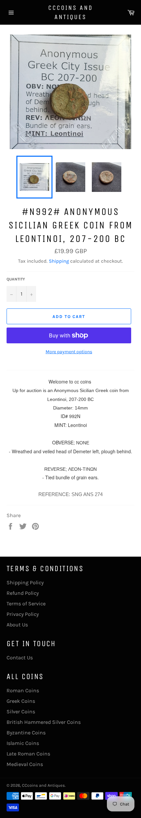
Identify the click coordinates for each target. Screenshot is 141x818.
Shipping (59, 261)
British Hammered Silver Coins (44, 722)
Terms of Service (26, 603)
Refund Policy (23, 593)
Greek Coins (21, 701)
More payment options (69, 352)
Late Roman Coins (28, 754)
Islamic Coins (23, 743)
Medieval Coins (25, 764)
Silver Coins (21, 711)
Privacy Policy (23, 614)
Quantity (16, 279)
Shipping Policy (25, 582)
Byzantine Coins (26, 732)
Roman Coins (23, 690)
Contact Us (20, 657)
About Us (17, 624)
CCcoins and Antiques (70, 12)
